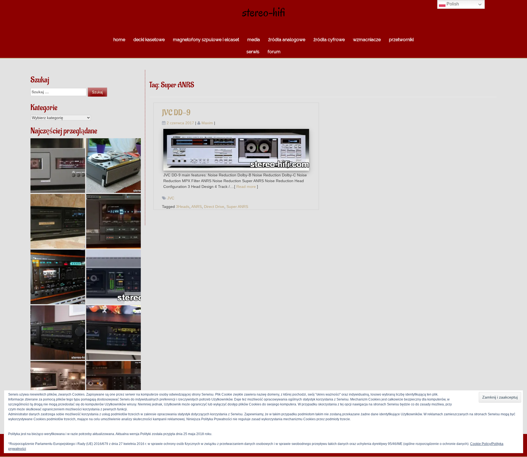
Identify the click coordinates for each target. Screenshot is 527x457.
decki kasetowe (149, 39)
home (119, 39)
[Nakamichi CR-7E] (113, 332)
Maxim (207, 123)
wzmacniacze (367, 39)
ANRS (196, 206)
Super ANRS (237, 206)
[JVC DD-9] (236, 149)
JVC (170, 198)
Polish (452, 4)
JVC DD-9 (176, 113)
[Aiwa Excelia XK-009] (113, 221)
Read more (246, 186)
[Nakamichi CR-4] (57, 332)
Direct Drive (214, 206)
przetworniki (401, 39)
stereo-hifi (263, 12)
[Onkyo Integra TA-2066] (113, 277)
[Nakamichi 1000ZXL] (57, 277)
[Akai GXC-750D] (57, 388)
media (253, 39)
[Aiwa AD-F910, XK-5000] (57, 221)
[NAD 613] (57, 165)
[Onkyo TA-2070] (113, 388)
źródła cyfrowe (329, 39)
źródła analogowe (286, 39)
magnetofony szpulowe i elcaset (206, 39)
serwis (252, 51)
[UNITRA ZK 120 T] (113, 165)
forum (274, 51)
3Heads (182, 206)
